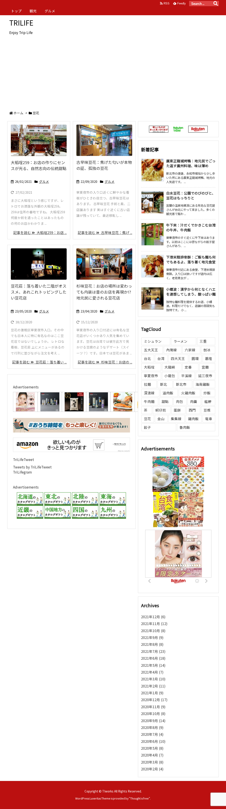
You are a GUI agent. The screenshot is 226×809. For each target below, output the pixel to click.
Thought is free (139, 798)
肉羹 (193, 401)
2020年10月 (153, 713)
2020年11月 (153, 706)
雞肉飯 (193, 418)
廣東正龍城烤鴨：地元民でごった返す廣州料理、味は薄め (191, 163)
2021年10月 (153, 630)
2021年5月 (153, 665)
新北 (163, 384)
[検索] (215, 3)
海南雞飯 (203, 384)
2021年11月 (154, 623)
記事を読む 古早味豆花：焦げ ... (105, 232)
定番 (188, 367)
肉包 (179, 401)
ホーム (18, 112)
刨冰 (207, 349)
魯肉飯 (184, 427)
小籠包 (169, 375)
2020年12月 (154, 699)
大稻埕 (149, 367)
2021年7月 (153, 651)
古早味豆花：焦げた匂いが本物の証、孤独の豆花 (104, 165)
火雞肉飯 (188, 392)
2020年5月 (152, 748)
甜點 (165, 401)
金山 (160, 418)
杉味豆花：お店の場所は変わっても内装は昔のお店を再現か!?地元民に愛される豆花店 (104, 292)
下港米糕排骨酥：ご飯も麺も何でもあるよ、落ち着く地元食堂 (191, 259)
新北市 (181, 384)
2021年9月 (152, 637)
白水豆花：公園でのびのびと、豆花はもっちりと (190, 195)
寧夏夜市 (151, 375)
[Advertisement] (113, 73)
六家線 (190, 349)
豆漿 (207, 410)
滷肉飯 (168, 392)
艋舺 (207, 401)
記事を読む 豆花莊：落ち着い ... (39, 362)
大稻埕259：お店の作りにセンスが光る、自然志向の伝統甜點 (38, 165)
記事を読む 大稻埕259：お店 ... (40, 232)
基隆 (208, 358)
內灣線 (171, 349)
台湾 (160, 358)
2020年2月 (152, 769)
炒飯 (207, 392)
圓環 (195, 358)
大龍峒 (169, 367)
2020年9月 (153, 720)
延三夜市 (205, 375)
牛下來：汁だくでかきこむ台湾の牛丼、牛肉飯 (191, 227)
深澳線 (149, 392)
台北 (147, 358)
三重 (203, 341)
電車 (208, 418)
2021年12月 (153, 616)
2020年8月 (152, 727)
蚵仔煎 (160, 410)
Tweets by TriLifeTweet (32, 467)
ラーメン (180, 341)
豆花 (147, 418)
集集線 (176, 418)
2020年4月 (152, 755)
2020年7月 (152, 734)
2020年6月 (153, 741)
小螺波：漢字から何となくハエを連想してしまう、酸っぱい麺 (191, 292)
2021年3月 (153, 679)
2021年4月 (152, 672)
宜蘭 (205, 367)
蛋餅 (177, 410)
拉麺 (147, 384)
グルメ (44, 181)
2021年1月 (152, 692)
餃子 (147, 427)
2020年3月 (152, 762)
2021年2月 (153, 686)
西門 (192, 410)
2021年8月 (152, 644)
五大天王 (151, 349)
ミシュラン (153, 341)
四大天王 (178, 358)
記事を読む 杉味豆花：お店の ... (105, 362)
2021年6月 (153, 658)
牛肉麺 (149, 401)
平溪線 (186, 375)
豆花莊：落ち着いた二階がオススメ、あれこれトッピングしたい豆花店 (38, 292)
